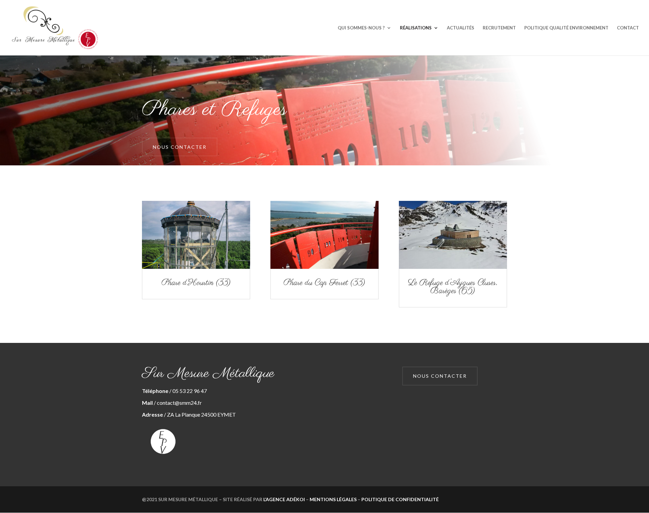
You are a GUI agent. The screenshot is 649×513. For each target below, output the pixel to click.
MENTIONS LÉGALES (333, 499)
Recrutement (499, 27)
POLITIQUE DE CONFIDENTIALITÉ (400, 499)
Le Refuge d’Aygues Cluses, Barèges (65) (453, 287)
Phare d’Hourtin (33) (196, 282)
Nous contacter (180, 147)
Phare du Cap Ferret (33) (324, 282)
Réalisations (416, 27)
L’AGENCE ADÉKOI (284, 499)
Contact (628, 27)
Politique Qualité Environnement (566, 27)
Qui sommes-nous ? (361, 27)
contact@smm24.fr (179, 402)
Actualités (460, 27)
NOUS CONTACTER (440, 376)
